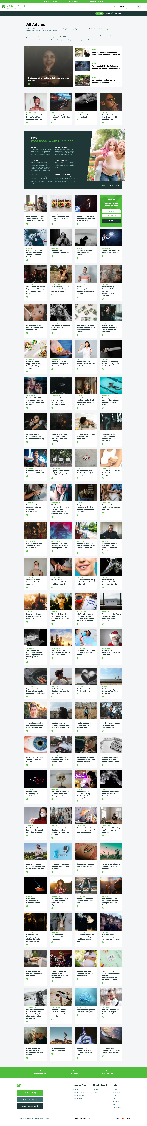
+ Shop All (121, 7)
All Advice (99, 13)
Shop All (76, 1089)
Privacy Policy (87, 1118)
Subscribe (111, 221)
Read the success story (111, 185)
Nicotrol (95, 1092)
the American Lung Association (73, 35)
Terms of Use (78, 1118)
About (114, 1098)
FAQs (114, 1095)
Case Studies (117, 13)
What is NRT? (117, 1108)
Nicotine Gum (78, 1098)
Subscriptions (117, 1101)
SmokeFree (57, 35)
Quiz (114, 1104)
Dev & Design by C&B (43, 1118)
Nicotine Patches (79, 1095)
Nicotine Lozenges (79, 1092)
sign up (108, 29)
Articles (108, 13)
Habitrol (95, 1089)
